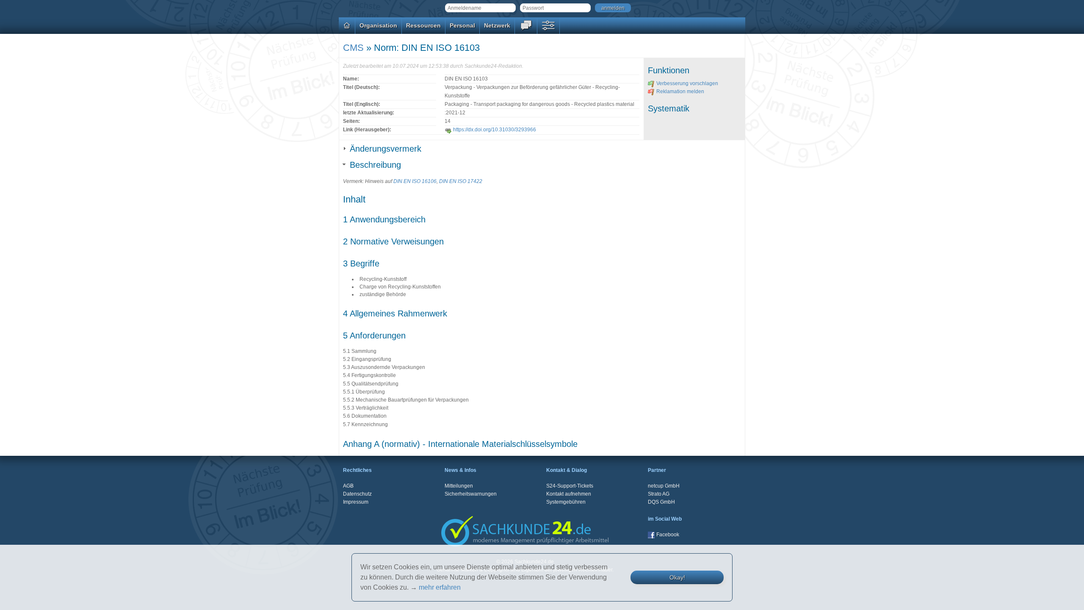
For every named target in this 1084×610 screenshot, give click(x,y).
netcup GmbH (664, 486)
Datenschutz (357, 494)
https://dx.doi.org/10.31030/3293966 (494, 130)
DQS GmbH (661, 502)
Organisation (378, 25)
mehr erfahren (440, 587)
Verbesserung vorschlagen (687, 83)
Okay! (677, 577)
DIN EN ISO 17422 (460, 181)
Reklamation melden (680, 91)
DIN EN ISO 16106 (415, 181)
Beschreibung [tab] (375, 164)
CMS (353, 47)
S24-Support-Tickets (569, 486)
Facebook (667, 535)
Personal (462, 25)
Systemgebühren (566, 502)
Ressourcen (423, 25)
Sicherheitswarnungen (471, 494)
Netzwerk (497, 25)
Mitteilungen (459, 486)
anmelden (613, 8)
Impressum (355, 502)
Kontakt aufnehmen (568, 494)
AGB (348, 486)
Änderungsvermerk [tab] (385, 148)
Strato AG (658, 494)
